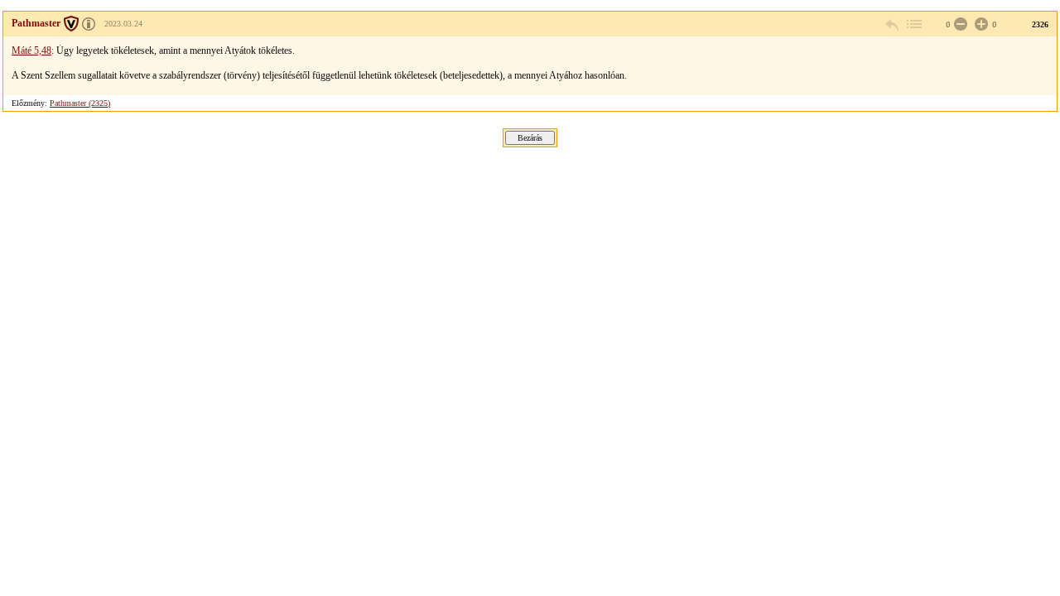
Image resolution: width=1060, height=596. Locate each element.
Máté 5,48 (31, 50)
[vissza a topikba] (913, 24)
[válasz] (892, 24)
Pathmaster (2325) (80, 103)
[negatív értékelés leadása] (959, 24)
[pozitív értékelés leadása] (979, 24)
